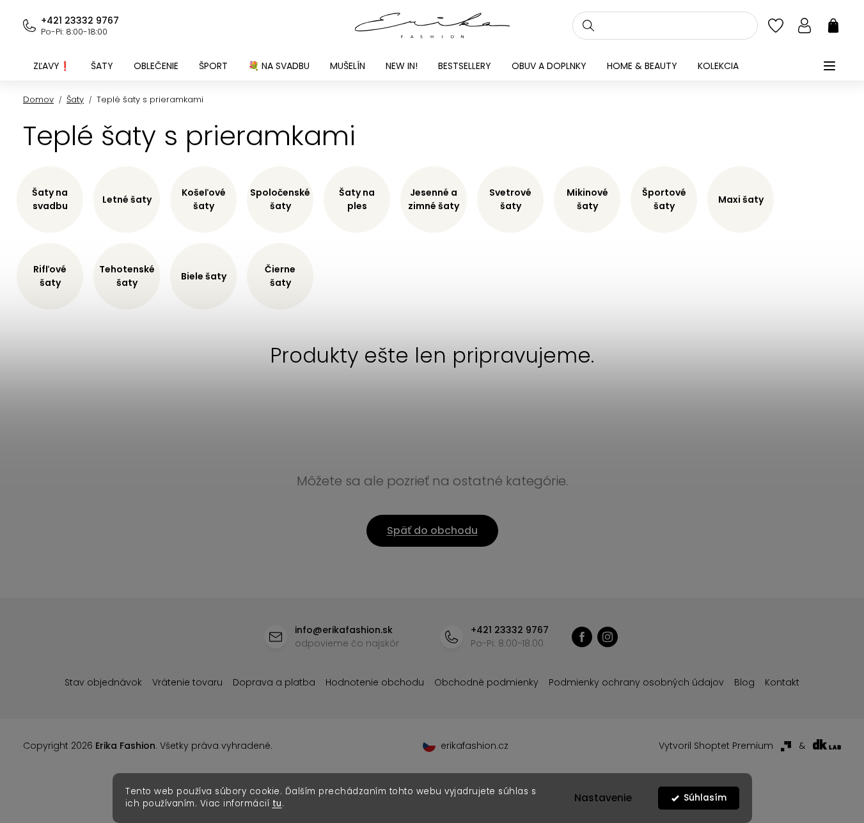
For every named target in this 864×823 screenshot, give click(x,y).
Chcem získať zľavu (528, 482)
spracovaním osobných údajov (579, 513)
